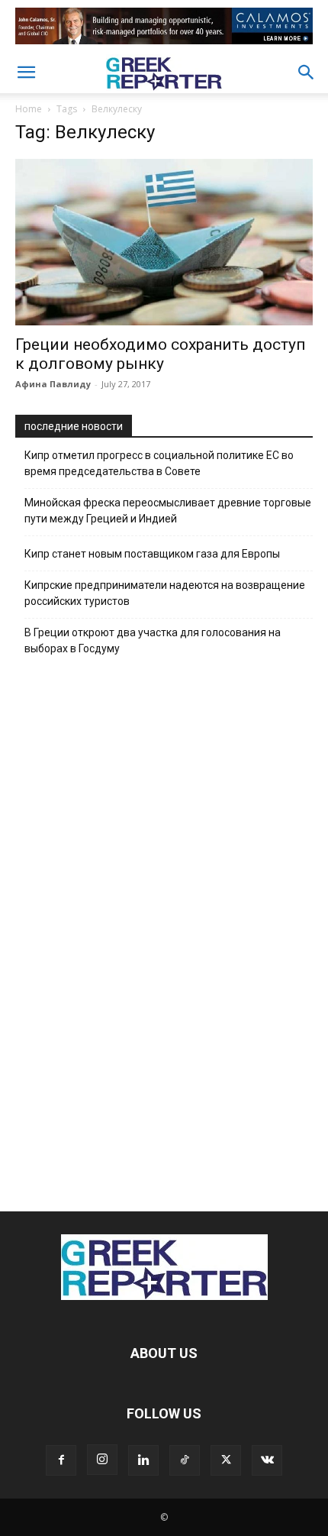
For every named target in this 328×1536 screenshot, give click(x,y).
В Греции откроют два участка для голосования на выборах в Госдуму (152, 640)
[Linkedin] (143, 1460)
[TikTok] (184, 1460)
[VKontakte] (267, 1460)
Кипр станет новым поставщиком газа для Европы (152, 554)
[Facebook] (61, 1460)
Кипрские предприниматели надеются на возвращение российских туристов (164, 593)
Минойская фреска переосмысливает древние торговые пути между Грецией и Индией (167, 510)
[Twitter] (226, 1460)
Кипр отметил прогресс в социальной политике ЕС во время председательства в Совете (159, 463)
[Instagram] (102, 1459)
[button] (26, 72)
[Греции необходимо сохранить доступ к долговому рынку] (164, 242)
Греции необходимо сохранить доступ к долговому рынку (160, 354)
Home (28, 108)
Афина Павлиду (53, 384)
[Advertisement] (164, 929)
